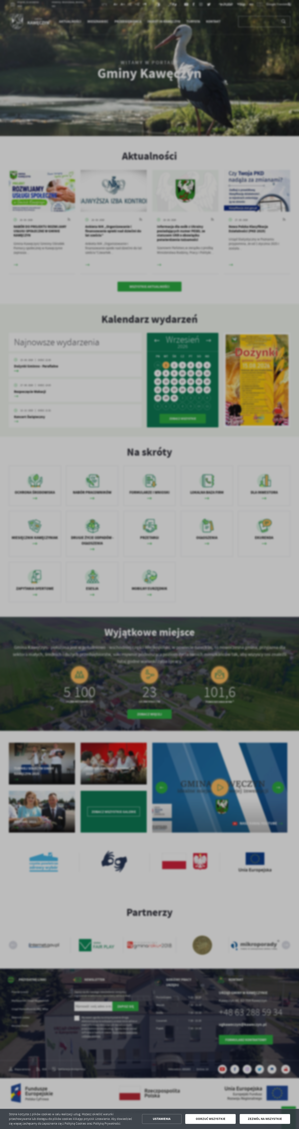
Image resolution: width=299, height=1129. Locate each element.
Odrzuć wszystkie (210, 1119)
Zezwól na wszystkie (265, 1119)
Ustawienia (162, 1119)
